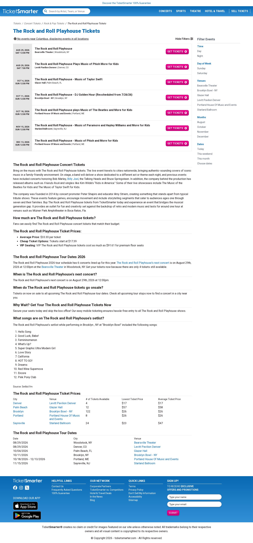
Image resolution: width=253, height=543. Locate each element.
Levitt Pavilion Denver (62, 403)
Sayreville (19, 423)
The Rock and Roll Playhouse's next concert (143, 262)
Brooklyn (18, 411)
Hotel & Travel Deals (101, 493)
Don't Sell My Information (142, 493)
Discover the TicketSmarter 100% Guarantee (126, 3)
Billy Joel (72, 179)
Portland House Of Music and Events (156, 459)
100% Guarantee (61, 493)
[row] (102, 51)
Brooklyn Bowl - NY (60, 411)
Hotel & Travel (215, 11)
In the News (96, 496)
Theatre (195, 11)
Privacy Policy (136, 489)
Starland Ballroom (60, 423)
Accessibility (135, 496)
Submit (173, 512)
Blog (92, 500)
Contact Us (58, 486)
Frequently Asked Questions (67, 489)
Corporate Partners (100, 486)
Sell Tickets (239, 11)
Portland (18, 415)
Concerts (165, 11)
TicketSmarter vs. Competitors (106, 489)
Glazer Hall (55, 407)
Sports (181, 11)
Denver (17, 403)
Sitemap (133, 500)
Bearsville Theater (52, 267)
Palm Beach (20, 407)
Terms (132, 486)
